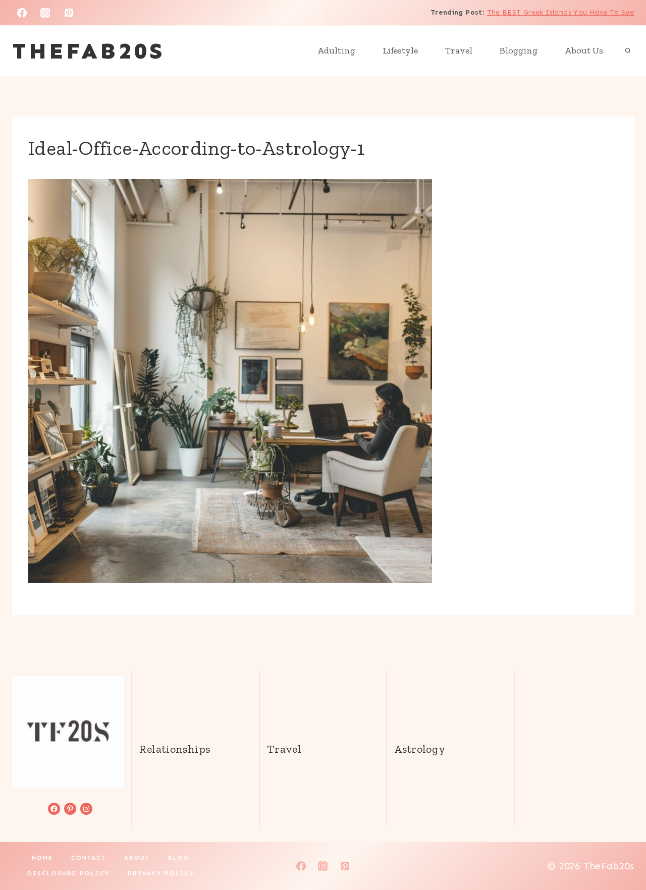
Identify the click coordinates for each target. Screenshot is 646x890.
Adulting (336, 50)
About (137, 857)
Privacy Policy (161, 873)
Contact (88, 857)
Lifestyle (400, 50)
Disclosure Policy (68, 873)
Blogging (518, 50)
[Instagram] (45, 12)
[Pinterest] (69, 12)
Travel (458, 50)
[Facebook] (21, 12)
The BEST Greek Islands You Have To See (560, 12)
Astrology (419, 749)
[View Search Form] (628, 51)
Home (42, 857)
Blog (178, 857)
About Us (584, 50)
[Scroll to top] (621, 850)
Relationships (174, 749)
